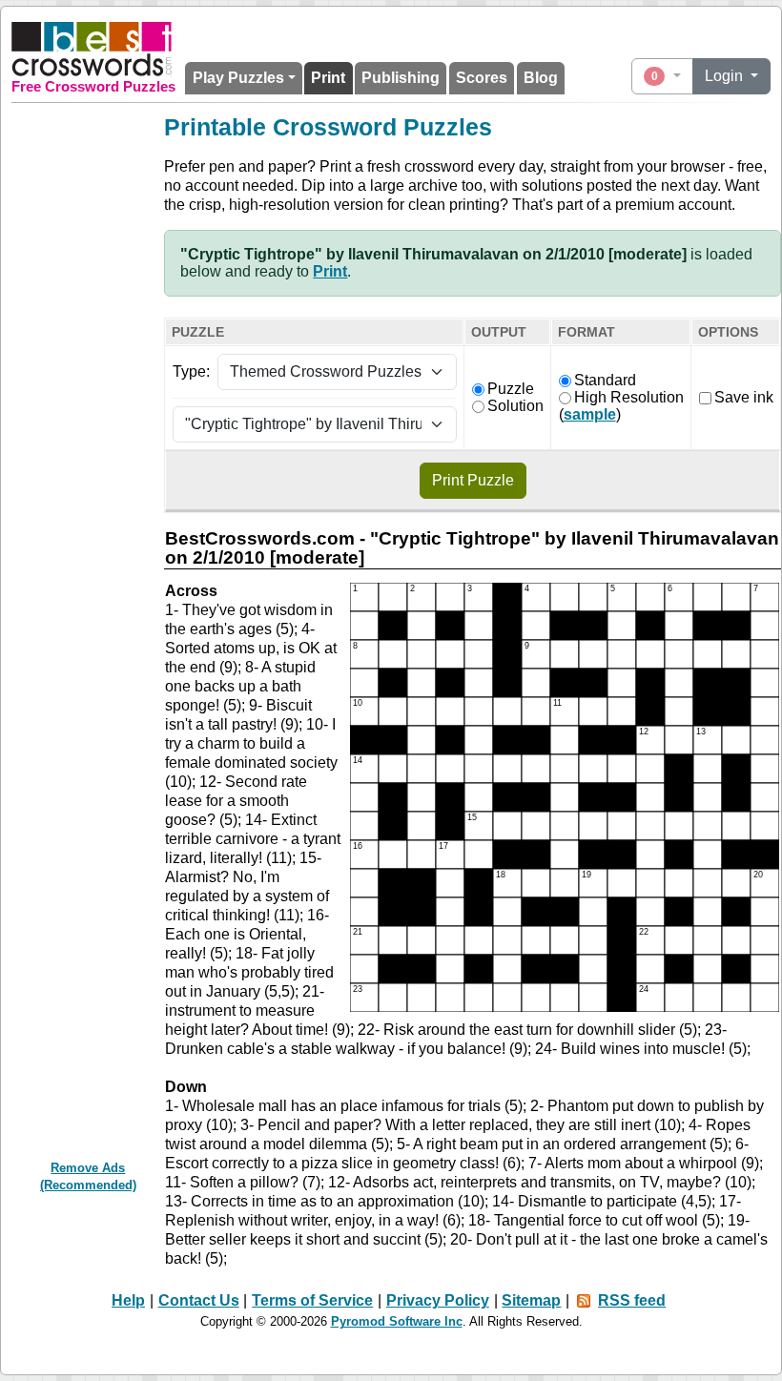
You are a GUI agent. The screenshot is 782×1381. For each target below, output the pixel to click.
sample (590, 414)
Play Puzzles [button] (238, 78)
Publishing (400, 78)
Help (128, 1300)
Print (328, 78)
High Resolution (629, 397)
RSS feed (632, 1300)
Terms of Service (312, 1300)
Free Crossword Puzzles (93, 86)
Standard (605, 380)
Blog (541, 78)
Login (726, 76)
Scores (481, 78)
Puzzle (510, 389)
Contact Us (198, 1300)
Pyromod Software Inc (397, 1321)
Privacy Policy (437, 1300)
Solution (515, 406)
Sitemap (531, 1300)
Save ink (743, 397)
